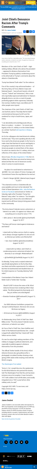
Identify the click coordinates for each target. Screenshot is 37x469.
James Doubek (11, 30)
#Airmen (10, 237)
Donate (31, 2)
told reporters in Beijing (24, 130)
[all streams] (34, 467)
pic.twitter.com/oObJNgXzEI (20, 292)
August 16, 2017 (18, 220)
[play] (3, 467)
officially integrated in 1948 (19, 157)
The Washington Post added (11, 364)
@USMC (5, 172)
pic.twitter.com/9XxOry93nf (22, 237)
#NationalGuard (27, 253)
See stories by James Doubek (11, 419)
